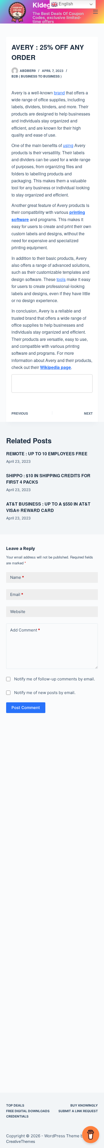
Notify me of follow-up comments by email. (54, 678)
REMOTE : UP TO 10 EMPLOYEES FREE (46, 453)
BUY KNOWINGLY (84, 1105)
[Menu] (95, 11)
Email (16, 594)
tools (61, 279)
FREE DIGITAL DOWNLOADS (28, 1111)
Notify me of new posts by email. (44, 692)
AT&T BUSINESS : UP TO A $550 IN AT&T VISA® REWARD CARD (48, 507)
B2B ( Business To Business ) (36, 76)
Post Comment (25, 707)
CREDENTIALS (17, 1116)
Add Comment (25, 630)
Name (17, 577)
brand (59, 93)
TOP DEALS (15, 1105)
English (65, 4)
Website (17, 611)
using (68, 145)
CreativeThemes (20, 1141)
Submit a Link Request (78, 1111)
